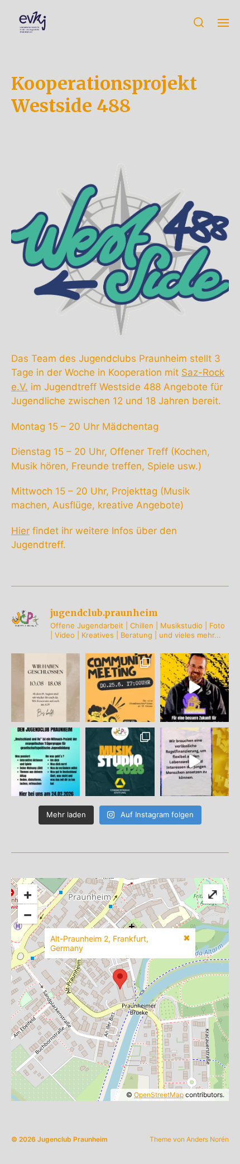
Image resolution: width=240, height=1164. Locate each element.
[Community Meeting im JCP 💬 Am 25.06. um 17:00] (119, 687)
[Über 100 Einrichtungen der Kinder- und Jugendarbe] (194, 687)
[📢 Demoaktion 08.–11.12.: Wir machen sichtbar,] (194, 762)
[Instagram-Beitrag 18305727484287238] (45, 762)
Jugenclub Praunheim (72, 1139)
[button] (199, 22)
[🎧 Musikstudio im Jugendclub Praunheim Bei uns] (119, 762)
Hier (20, 530)
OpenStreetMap (159, 1094)
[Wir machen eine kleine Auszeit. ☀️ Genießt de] (45, 687)
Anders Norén (207, 1139)
